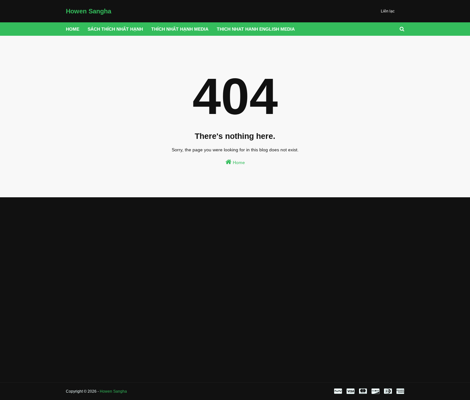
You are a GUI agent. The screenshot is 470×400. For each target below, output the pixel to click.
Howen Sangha (88, 11)
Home (238, 162)
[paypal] (338, 391)
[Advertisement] (119, 245)
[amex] (399, 391)
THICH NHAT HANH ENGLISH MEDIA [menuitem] (256, 29)
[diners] (387, 391)
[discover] (375, 391)
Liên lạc (388, 11)
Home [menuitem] (72, 29)
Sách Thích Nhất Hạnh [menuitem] (115, 29)
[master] (362, 391)
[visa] (350, 391)
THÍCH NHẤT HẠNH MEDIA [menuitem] (179, 29)
